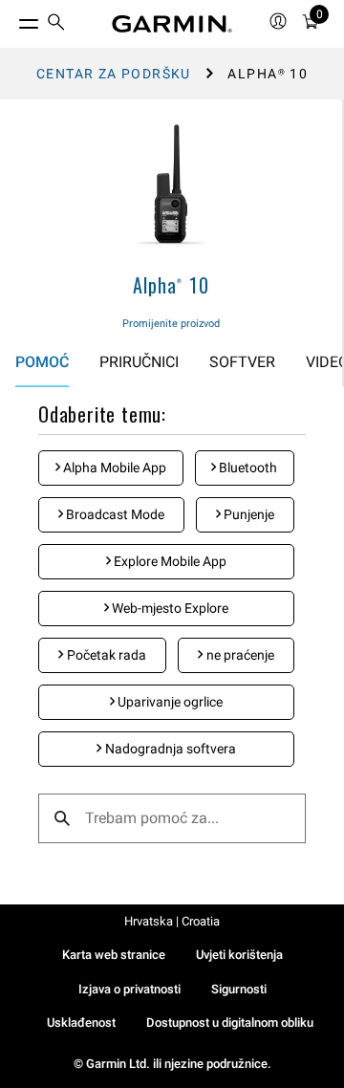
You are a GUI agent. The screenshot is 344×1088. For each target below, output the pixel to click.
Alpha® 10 (170, 285)
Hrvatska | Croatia (172, 921)
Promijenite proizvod (171, 323)
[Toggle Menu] (11, 19)
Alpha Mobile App (113, 467)
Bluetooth (246, 467)
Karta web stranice (113, 954)
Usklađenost (81, 1022)
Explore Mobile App (168, 561)
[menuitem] (56, 24)
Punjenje (247, 514)
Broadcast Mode (113, 514)
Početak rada (105, 655)
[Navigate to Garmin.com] (172, 24)
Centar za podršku (113, 73)
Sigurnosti (239, 989)
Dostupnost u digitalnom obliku (229, 1022)
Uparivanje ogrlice (169, 701)
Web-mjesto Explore (168, 608)
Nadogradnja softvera (169, 748)
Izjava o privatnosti (129, 989)
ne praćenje (239, 655)
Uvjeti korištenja (239, 954)
